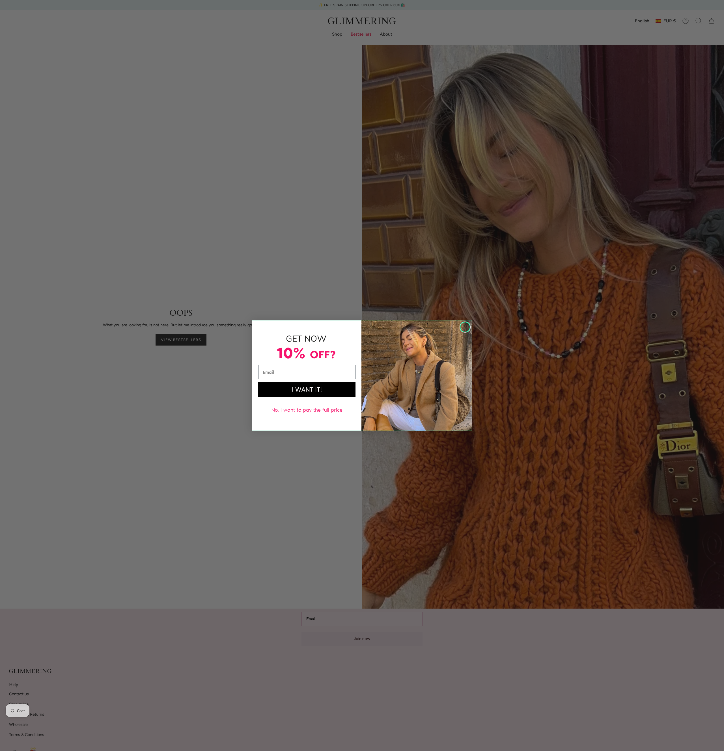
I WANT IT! (307, 389)
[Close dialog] (465, 327)
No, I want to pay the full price (307, 410)
